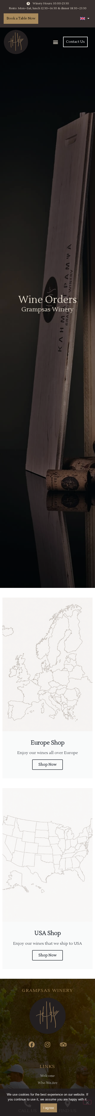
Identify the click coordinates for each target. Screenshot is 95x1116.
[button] (55, 42)
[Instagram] (48, 1044)
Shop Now (47, 764)
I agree (48, 1108)
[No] (87, 1102)
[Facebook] (32, 1044)
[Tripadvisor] (63, 1044)
